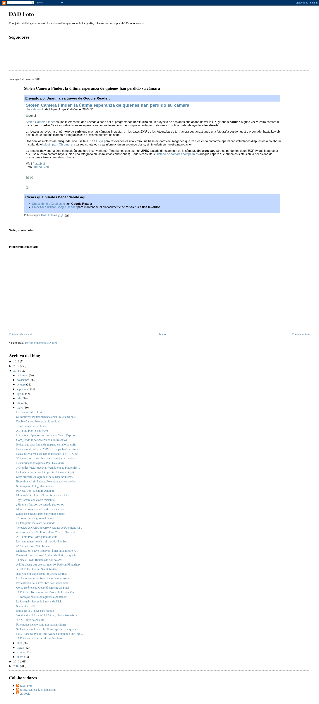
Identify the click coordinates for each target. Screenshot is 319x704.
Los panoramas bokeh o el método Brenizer (41, 541)
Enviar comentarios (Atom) (41, 343)
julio (20, 398)
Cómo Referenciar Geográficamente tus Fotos (42, 587)
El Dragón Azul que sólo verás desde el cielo (42, 495)
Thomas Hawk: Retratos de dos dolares (39, 560)
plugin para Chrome (56, 144)
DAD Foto (21, 13)
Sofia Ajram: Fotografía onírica (34, 486)
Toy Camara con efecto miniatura (35, 500)
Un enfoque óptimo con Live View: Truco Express (45, 435)
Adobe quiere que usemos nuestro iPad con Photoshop (48, 564)
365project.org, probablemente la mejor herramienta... (47, 458)
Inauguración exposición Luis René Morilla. (41, 573)
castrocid (25, 693)
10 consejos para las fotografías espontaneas (41, 597)
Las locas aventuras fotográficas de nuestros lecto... (45, 578)
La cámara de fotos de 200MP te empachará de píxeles (48, 449)
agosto (21, 393)
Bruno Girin (41, 167)
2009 (16, 666)
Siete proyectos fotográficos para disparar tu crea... (45, 477)
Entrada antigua (301, 334)
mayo (20, 407)
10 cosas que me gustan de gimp (35, 518)
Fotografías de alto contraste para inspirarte (41, 624)
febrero (21, 652)
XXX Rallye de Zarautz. (30, 620)
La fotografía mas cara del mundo (35, 523)
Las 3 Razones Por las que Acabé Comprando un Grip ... (49, 634)
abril (20, 643)
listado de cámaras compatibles (178, 154)
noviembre (23, 380)
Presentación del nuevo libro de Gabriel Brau (42, 583)
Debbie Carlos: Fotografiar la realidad (38, 421)
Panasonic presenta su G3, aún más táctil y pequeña (46, 555)
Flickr (99, 141)
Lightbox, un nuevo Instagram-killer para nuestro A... (47, 550)
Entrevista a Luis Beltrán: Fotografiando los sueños (46, 481)
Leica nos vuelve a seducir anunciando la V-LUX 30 (47, 453)
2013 (16, 361)
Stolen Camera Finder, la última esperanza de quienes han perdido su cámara (107, 105)
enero (20, 657)
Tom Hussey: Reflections (31, 426)
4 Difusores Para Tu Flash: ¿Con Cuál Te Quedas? (45, 532)
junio (20, 403)
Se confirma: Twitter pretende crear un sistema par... (46, 417)
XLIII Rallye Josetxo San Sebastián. (37, 569)
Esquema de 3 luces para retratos (35, 610)
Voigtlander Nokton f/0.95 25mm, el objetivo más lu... (47, 615)
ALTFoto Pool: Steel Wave (32, 430)
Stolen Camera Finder (40, 122)
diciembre (23, 375)
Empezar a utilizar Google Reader (54, 207)
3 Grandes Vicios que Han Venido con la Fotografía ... (48, 467)
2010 (16, 661)
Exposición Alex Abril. (29, 412)
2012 (16, 366)
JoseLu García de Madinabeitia (38, 689)
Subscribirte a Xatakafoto (48, 203)
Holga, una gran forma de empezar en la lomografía (46, 444)
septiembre (23, 389)
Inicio (162, 334)
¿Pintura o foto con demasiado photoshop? (41, 504)
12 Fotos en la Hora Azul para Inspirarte (39, 638)
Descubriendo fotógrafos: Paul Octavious (40, 463)
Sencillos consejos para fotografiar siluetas (40, 513)
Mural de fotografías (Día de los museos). (40, 509)
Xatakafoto (37, 109)
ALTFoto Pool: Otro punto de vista (36, 537)
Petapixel (38, 163)
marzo (21, 647)
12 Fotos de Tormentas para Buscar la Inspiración (45, 592)
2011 (16, 370)
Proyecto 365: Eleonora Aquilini (35, 490)
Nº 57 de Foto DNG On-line (33, 546)
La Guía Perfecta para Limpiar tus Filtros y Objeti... (46, 472)
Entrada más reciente (21, 334)
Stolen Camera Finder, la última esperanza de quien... (47, 629)
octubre (21, 384)
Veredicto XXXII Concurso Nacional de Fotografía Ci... (49, 527)
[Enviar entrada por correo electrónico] (66, 215)
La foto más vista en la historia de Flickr (39, 601)
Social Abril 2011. (27, 606)
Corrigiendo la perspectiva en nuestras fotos (41, 440)
